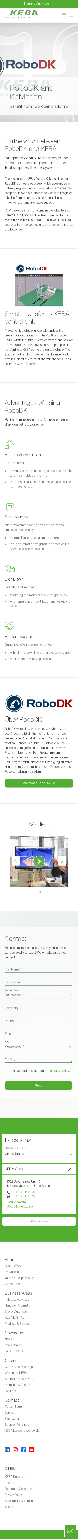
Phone (9, 1021)
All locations (39, 1221)
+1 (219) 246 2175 (23, 1195)
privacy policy (59, 1070)
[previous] (16, 861)
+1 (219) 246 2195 (23, 1191)
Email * (9, 1033)
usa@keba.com (16, 1202)
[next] (62, 861)
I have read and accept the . (41, 1070)
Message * (12, 1059)
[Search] (64, 15)
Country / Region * (13, 990)
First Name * (13, 969)
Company (11, 1008)
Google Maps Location (20, 1206)
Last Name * (13, 982)
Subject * (9, 1042)
